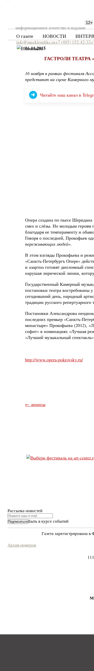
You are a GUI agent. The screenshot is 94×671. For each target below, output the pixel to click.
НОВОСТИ (54, 36)
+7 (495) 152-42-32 (73, 42)
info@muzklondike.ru (35, 42)
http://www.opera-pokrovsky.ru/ (54, 360)
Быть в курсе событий (48, 521)
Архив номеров (22, 545)
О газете (24, 36)
